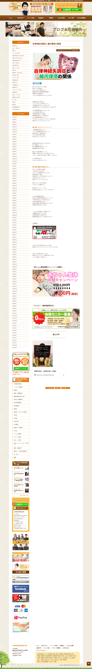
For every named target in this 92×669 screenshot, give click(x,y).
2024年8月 (14, 136)
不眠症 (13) (14, 82)
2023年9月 (14, 163)
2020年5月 (14, 251)
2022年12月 (14, 185)
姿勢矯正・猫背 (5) (16, 97)
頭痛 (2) (13, 102)
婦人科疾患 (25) (15, 65)
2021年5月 (14, 227)
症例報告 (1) (14, 45)
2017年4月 (14, 335)
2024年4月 (14, 146)
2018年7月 (14, 298)
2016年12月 (14, 345)
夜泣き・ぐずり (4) (16, 94)
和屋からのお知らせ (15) (17, 57)
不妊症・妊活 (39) (15, 62)
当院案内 (62, 645)
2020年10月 (14, 242)
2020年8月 (14, 244)
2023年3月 (14, 178)
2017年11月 (14, 318)
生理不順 (16, 421)
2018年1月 (14, 313)
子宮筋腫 (16, 424)
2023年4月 (14, 175)
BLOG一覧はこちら (24, 495)
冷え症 (15, 430)
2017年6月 (14, 330)
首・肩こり (16, 454)
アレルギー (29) (15, 77)
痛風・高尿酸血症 (18, 393)
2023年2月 (14, 180)
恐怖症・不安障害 (18, 427)
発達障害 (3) (14, 92)
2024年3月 (14, 149)
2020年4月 (14, 254)
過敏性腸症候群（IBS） (19, 396)
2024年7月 (14, 139)
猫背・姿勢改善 (17, 448)
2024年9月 (14, 134)
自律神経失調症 (74, 50)
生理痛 (15, 418)
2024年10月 (14, 131)
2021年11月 (14, 212)
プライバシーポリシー (41, 650)
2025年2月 (14, 122)
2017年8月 (14, 325)
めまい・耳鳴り (17, 440)
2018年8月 (14, 296)
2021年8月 (14, 220)
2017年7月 (14, 328)
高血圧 (15, 408)
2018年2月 (14, 310)
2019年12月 (14, 264)
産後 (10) (14, 70)
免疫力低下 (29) (15, 75)
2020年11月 (14, 239)
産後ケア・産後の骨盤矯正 (20, 451)
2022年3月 (14, 205)
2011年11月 (14, 347)
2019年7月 (14, 271)
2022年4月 (14, 203)
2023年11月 (14, 158)
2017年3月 (14, 337)
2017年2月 (14, 340)
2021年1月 (14, 237)
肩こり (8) (14, 99)
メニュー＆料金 (53, 645)
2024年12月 (14, 126)
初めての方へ (45, 645)
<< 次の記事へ (49, 388)
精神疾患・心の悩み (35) (17, 72)
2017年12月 (14, 315)
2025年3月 (14, 119)
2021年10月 (14, 215)
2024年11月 (14, 129)
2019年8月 (14, 269)
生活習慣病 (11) (15, 85)
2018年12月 (14, 286)
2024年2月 (14, 151)
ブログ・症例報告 (56, 647)
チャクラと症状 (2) (16, 53)
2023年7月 (14, 168)
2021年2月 (14, 234)
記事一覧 (58, 388)
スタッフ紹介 (47, 647)
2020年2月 (14, 259)
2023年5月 (14, 173)
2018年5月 (14, 303)
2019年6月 (14, 274)
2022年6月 (14, 198)
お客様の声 (38, 647)
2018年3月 (14, 308)
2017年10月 (14, 320)
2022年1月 (14, 210)
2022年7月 (14, 195)
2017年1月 (14, 342)
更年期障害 (16, 405)
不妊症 (15, 415)
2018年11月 (14, 288)
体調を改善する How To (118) (18, 55)
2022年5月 (14, 200)
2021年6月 (14, 225)
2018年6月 (14, 301)
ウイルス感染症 (17, 433)
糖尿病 (15, 390)
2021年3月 (14, 232)
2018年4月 (14, 305)
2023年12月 (14, 156)
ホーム (37, 645)
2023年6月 (14, 171)
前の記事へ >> (65, 388)
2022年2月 (14, 207)
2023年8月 (14, 166)
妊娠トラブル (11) (15, 67)
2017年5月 (14, 332)
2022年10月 (14, 190)
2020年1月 (14, 261)
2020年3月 (14, 256)
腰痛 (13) (14, 104)
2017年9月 (14, 323)
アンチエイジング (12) (16, 89)
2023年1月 (14, 183)
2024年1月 (14, 153)
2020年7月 (14, 247)
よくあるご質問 (69, 645)
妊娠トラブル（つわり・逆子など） (21, 444)
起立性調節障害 (17, 402)
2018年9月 (14, 293)
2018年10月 (14, 291)
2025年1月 (14, 124)
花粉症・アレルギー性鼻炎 (20, 412)
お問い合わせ (66, 647)
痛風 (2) (13, 50)
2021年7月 (14, 222)
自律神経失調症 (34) (16, 60)
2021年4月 (14, 229)
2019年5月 (14, 276)
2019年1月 (14, 283)
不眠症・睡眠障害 (18, 399)
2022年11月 (14, 188)
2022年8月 (14, 193)
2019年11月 (14, 266)
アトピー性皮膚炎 (18, 387)
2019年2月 (14, 281)
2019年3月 (14, 278)
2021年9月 (14, 217)
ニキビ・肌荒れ (17, 437)
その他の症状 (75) (15, 109)
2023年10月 (14, 161)
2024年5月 (14, 144)
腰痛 (15, 457)
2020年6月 (14, 249)
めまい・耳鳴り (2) (16, 48)
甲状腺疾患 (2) (15, 80)
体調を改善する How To (63, 50)
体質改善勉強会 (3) (16, 107)
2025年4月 (14, 117)
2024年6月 (14, 141)
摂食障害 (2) (14, 87)
